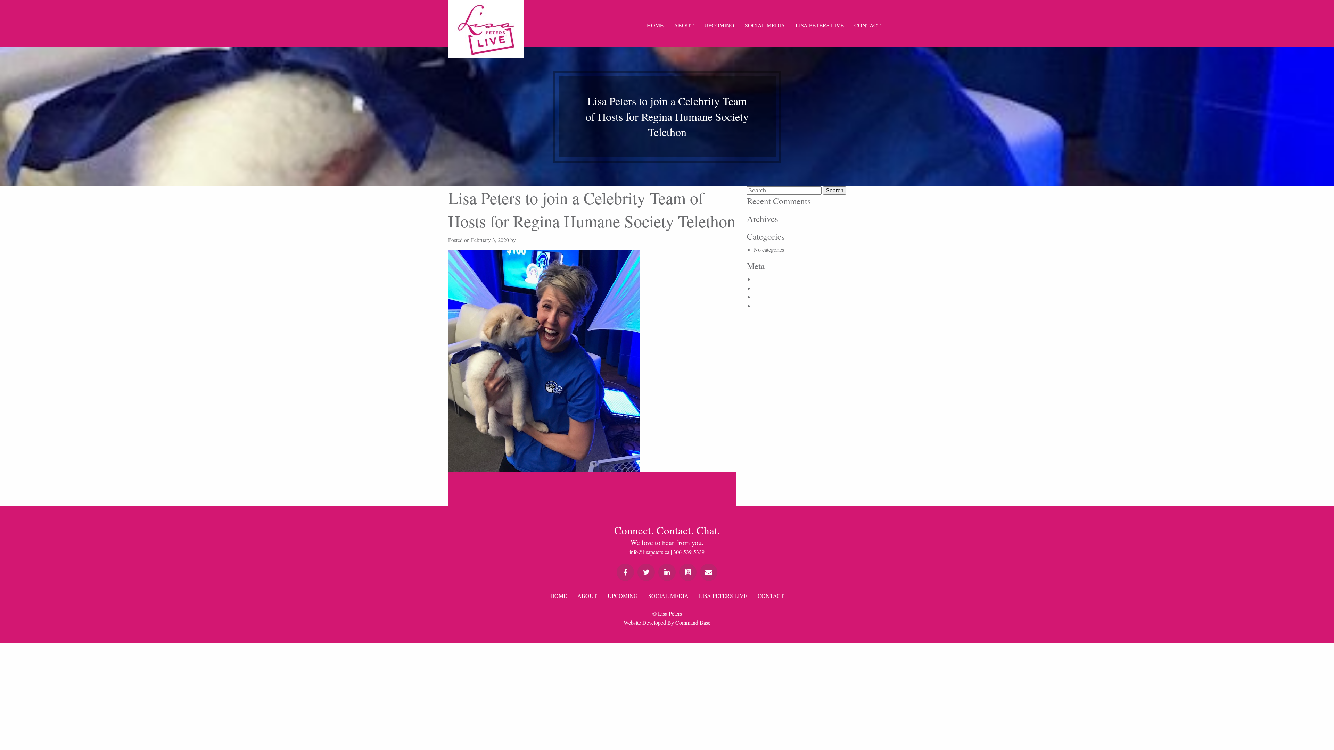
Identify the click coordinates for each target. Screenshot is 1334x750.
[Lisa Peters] (486, 29)
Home (655, 25)
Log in (761, 279)
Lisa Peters (529, 239)
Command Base (692, 622)
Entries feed (767, 288)
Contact (867, 25)
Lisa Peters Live (820, 25)
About (684, 25)
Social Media (765, 25)
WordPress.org (770, 305)
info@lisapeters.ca (649, 552)
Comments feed (771, 296)
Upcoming (719, 25)
